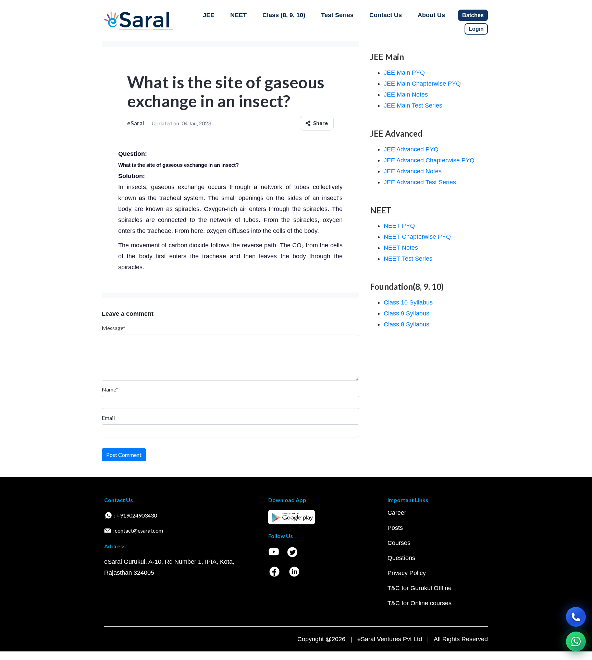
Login (476, 29)
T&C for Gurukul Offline (419, 588)
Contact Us (385, 15)
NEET (238, 15)
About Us (431, 15)
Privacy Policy (406, 573)
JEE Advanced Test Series (420, 182)
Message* (113, 328)
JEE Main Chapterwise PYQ (422, 83)
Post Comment (123, 454)
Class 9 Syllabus (406, 313)
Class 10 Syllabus (408, 302)
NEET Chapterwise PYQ (417, 236)
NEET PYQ (399, 225)
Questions (401, 558)
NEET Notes (401, 247)
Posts (395, 527)
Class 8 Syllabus (406, 324)
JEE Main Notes (406, 94)
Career (396, 512)
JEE (208, 15)
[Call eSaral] (576, 617)
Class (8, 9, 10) (283, 15)
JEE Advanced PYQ (411, 149)
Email (108, 417)
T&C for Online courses (419, 603)
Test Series (337, 15)
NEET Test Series (408, 258)
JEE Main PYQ (404, 72)
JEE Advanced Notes (413, 171)
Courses (398, 542)
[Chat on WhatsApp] (576, 641)
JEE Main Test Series (413, 105)
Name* (110, 389)
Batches (473, 15)
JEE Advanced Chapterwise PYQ (429, 160)
